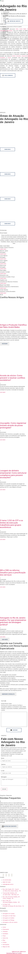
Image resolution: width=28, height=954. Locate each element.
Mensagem (4, 777)
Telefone (3, 764)
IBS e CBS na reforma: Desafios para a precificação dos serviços (13, 572)
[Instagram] (9, 875)
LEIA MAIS (2, 392)
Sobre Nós (5, 18)
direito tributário (16, 56)
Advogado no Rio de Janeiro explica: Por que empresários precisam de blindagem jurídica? (13, 621)
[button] (14, 23)
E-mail (2, 770)
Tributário (5, 13)
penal (9, 57)
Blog (4, 20)
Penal (4, 17)
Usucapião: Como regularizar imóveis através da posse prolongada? (13, 425)
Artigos (5, 22)
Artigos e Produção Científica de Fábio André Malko (13, 326)
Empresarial (6, 12)
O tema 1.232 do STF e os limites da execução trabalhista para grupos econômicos (11, 523)
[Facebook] (6, 875)
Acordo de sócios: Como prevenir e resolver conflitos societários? (12, 377)
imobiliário (2, 57)
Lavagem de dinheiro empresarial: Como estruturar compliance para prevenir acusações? (13, 474)
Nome (2, 758)
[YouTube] (3, 875)
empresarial (25, 56)
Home (4, 10)
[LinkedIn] (11, 875)
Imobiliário (5, 15)
